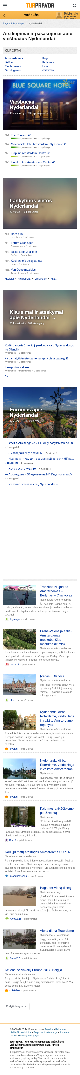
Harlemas (48, 62)
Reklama (60, 1029)
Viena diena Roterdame (57, 931)
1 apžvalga (45, 138)
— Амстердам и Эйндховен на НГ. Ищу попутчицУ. (39, 474)
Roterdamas (62, 935)
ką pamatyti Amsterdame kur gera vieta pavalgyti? (36, 358)
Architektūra (24, 278)
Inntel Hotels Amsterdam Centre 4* (33, 162)
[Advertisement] (40, 531)
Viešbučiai (31, 15)
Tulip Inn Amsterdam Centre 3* (30, 153)
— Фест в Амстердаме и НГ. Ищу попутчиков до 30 (39, 443)
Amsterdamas (24, 371)
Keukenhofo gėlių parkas (26, 260)
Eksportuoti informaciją (45, 1032)
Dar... (7, 376)
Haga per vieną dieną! (56, 888)
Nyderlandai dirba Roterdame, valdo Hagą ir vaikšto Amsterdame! (57, 765)
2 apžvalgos (44, 165)
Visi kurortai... (49, 70)
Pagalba (48, 1029)
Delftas (9, 62)
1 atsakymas (25, 353)
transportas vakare (17, 367)
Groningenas (13, 70)
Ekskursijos (41, 278)
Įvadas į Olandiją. (52, 676)
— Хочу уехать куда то (20, 468)
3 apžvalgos (33, 273)
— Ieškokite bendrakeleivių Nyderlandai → (32, 484)
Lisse (45, 66)
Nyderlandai (10, 353)
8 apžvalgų (24, 264)
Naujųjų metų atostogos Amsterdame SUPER (37, 852)
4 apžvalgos (44, 156)
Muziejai (9, 278)
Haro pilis (17, 233)
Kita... (54, 278)
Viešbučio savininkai (20, 1032)
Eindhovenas (13, 66)
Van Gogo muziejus (23, 269)
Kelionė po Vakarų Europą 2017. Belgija (33, 970)
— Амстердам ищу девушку (23, 452)
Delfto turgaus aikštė (24, 251)
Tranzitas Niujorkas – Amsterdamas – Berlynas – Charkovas (56, 591)
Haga (45, 58)
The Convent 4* (21, 135)
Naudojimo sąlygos (29, 1035)
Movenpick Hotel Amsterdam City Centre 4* (38, 144)
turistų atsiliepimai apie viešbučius (43, 1041)
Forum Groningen (22, 242)
